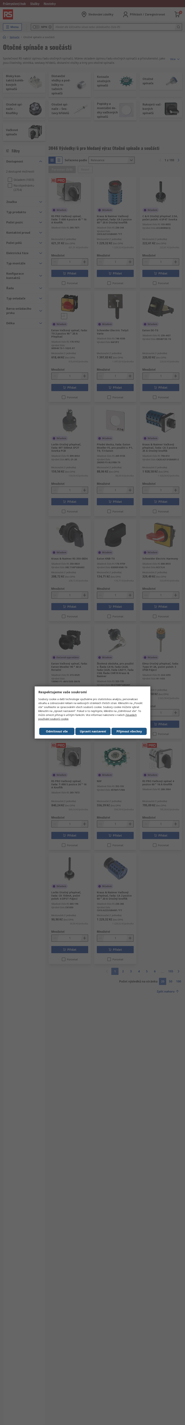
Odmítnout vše (57, 731)
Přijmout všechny (129, 731)
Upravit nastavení (93, 731)
